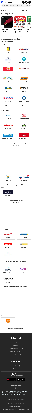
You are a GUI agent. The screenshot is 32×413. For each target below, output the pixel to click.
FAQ (16, 342)
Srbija (8, 394)
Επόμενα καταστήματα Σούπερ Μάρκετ (15, 105)
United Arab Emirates (15, 391)
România (4, 394)
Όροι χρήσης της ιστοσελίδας (16, 406)
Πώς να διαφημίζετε (16, 366)
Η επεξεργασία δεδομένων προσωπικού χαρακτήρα (16, 409)
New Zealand (25, 393)
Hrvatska (9, 393)
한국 (20, 393)
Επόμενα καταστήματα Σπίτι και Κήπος (15, 143)
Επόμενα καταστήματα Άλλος (15, 328)
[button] (26, 2)
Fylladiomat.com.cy (20, 399)
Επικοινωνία (16, 345)
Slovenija (13, 394)
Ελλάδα (4, 393)
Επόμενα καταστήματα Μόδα (15, 200)
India (13, 393)
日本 (17, 393)
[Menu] (29, 2)
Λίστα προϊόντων (16, 354)
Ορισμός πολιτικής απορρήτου (16, 403)
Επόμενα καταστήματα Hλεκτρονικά (15, 261)
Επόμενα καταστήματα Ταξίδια (15, 185)
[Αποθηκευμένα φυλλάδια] (23, 2)
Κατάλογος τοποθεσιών (16, 351)
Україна (23, 394)
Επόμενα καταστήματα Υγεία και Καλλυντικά (15, 286)
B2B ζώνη (16, 369)
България (24, 391)
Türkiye (18, 394)
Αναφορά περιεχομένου (16, 348)
